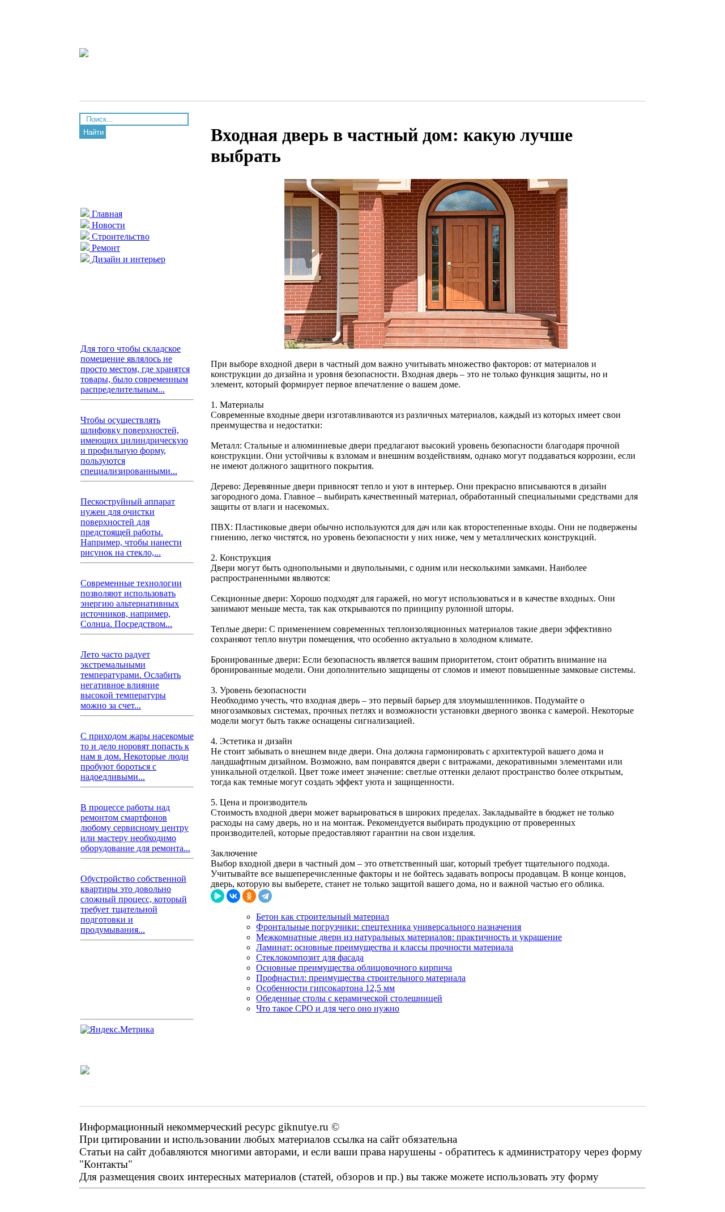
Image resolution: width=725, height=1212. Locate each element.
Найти (93, 132)
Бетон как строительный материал (322, 916)
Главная (105, 214)
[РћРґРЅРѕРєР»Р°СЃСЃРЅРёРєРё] (249, 896)
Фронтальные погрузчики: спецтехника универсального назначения (388, 927)
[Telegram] (265, 896)
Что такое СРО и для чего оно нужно (327, 1008)
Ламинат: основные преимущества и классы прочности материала (384, 947)
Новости (107, 225)
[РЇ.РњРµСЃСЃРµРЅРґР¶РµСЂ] (217, 896)
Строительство (119, 236)
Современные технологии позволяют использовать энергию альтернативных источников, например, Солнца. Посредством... (131, 603)
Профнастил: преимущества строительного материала (361, 978)
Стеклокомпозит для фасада (310, 957)
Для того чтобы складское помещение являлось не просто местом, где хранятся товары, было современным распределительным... (135, 369)
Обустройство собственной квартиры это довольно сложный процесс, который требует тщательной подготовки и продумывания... (133, 904)
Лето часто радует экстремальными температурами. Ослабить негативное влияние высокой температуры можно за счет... (130, 680)
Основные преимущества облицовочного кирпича (354, 967)
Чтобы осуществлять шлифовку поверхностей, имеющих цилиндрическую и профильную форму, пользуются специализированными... (134, 445)
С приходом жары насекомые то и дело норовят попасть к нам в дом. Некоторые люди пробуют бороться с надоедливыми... (137, 756)
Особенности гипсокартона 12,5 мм (325, 988)
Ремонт (104, 248)
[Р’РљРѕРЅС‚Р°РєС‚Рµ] (233, 896)
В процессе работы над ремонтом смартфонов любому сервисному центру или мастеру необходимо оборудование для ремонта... (135, 828)
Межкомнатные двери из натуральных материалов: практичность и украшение (409, 937)
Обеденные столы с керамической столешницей (349, 998)
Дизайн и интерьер (127, 259)
